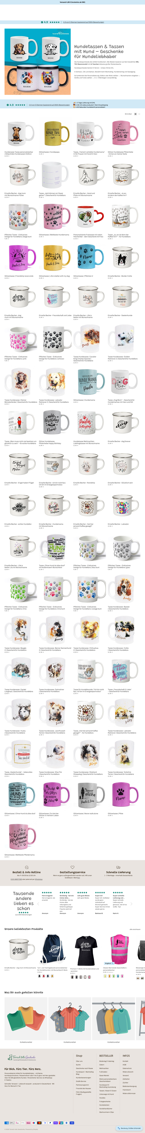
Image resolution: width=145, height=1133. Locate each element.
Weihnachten (104, 1068)
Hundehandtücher (105, 1109)
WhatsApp (38, 879)
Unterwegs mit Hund (106, 1094)
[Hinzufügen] (34, 147)
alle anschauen (135, 929)
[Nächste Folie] (33, 133)
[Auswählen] (68, 147)
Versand (126, 1075)
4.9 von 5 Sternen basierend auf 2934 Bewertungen (83, 22)
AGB (124, 1065)
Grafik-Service (81, 1081)
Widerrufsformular (129, 1093)
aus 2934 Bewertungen (23, 915)
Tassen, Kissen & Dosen (107, 1091)
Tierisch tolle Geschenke (17, 1129)
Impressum (127, 1090)
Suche (78, 1065)
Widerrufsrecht (128, 1072)
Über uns (79, 1061)
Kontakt (125, 1061)
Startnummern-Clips (106, 1112)
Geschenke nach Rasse (84, 1068)
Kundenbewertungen (83, 1078)
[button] (38, 903)
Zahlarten (126, 1079)
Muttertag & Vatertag (106, 1061)
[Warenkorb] (137, 10)
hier (78, 878)
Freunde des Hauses (83, 1088)
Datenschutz (127, 1068)
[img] (23, 912)
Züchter (125, 1083)
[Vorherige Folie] (8, 133)
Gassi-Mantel (104, 1075)
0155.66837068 (16, 879)
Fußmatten (103, 1072)
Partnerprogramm (82, 1085)
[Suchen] (133, 10)
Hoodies (102, 1098)
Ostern (101, 1065)
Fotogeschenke (104, 1101)
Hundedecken (104, 1105)
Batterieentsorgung (130, 1086)
